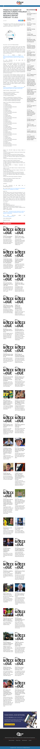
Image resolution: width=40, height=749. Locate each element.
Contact (30, 740)
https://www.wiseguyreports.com (8, 216)
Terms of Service (11, 740)
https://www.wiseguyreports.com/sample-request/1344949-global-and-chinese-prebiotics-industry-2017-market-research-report (13, 57)
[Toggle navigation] (3, 6)
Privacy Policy (18, 740)
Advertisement (24, 740)
